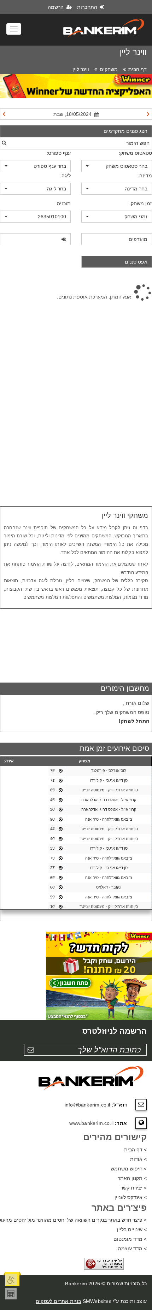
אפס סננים (136, 262)
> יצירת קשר (134, 1188)
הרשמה (56, 7)
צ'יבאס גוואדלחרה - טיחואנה (108, 819)
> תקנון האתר (132, 1178)
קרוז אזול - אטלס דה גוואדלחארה (108, 800)
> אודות (138, 1159)
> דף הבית (135, 1149)
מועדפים (138, 239)
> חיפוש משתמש (129, 1169)
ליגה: (65, 175)
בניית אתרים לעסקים (58, 1301)
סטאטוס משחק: (135, 153)
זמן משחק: (140, 203)
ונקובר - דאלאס (109, 887)
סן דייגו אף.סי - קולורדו (109, 780)
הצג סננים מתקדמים (125, 131)
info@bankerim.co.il (87, 1105)
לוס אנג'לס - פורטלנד (108, 770)
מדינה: (145, 175)
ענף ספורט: (59, 153)
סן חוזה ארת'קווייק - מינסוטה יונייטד (109, 790)
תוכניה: (63, 203)
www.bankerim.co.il (91, 1123)
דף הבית (137, 69)
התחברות (88, 7)
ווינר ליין (80, 69)
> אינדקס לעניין (131, 1197)
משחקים (109, 69)
